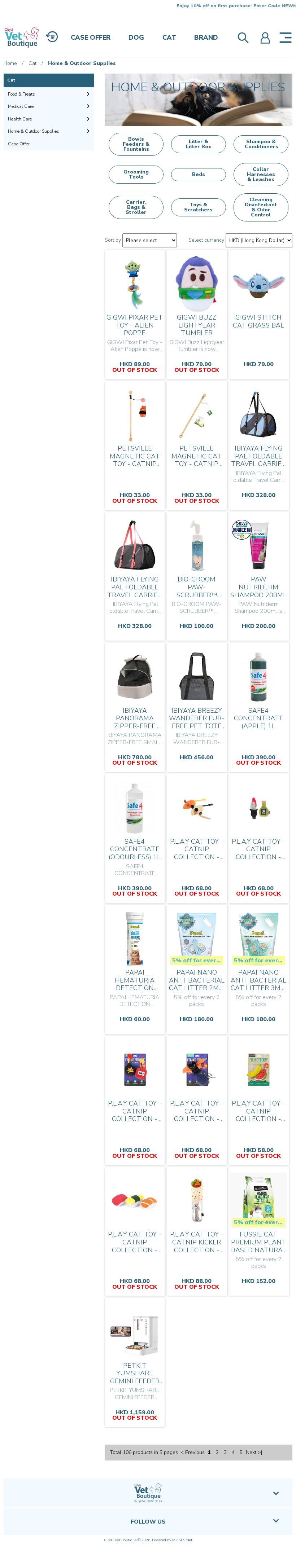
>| (260, 1452)
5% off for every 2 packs (197, 961)
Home (10, 63)
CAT (169, 37)
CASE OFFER (90, 37)
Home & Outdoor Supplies (82, 63)
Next (251, 1452)
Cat (32, 63)
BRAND (206, 37)
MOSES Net (182, 1540)
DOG (136, 37)
